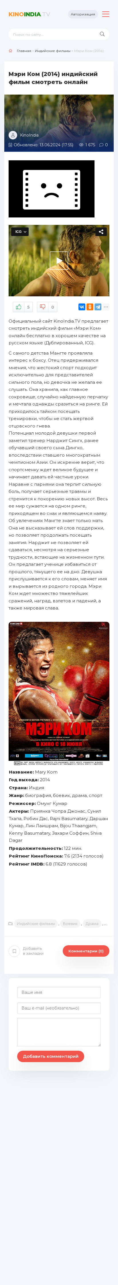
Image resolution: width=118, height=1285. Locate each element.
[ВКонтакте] (81, 306)
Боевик (70, 923)
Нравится (28, 307)
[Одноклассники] (89, 306)
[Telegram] (98, 306)
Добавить (33, 951)
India (29, 14)
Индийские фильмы (36, 923)
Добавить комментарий (50, 1056)
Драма (92, 923)
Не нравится (52, 307)
